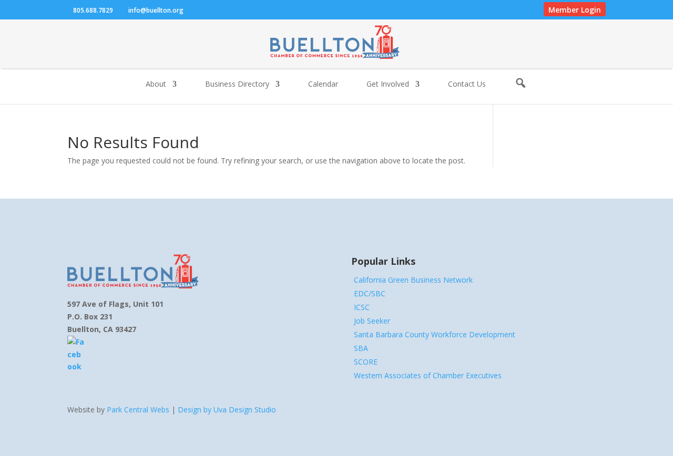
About (156, 84)
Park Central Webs (138, 409)
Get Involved (387, 84)
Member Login (574, 10)
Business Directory (237, 84)
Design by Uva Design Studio (227, 409)
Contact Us (467, 84)
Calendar (323, 84)
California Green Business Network (413, 280)
